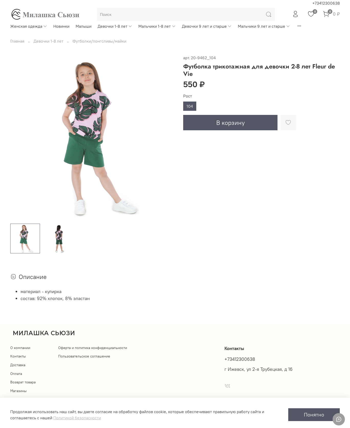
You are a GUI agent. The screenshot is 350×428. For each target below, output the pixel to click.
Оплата (16, 373)
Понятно (314, 414)
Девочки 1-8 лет (112, 26)
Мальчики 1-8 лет (154, 26)
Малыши (83, 26)
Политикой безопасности (77, 417)
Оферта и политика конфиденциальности (92, 347)
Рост (187, 96)
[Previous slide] (18, 137)
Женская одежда (26, 26)
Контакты (18, 356)
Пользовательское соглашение (84, 356)
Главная (17, 41)
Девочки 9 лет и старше (204, 26)
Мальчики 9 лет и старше (261, 26)
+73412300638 (326, 3)
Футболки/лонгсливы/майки (99, 41)
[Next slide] (167, 137)
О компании (20, 347)
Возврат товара (23, 382)
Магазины (18, 391)
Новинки (61, 26)
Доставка (17, 365)
